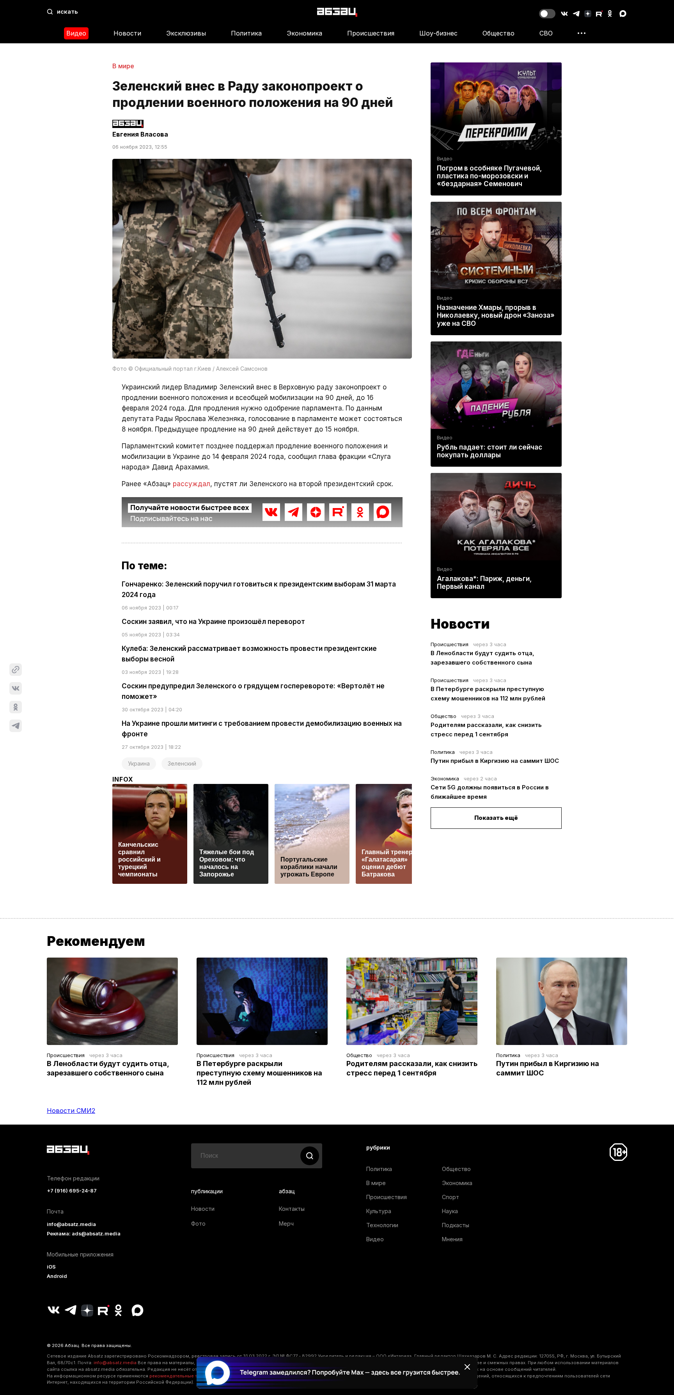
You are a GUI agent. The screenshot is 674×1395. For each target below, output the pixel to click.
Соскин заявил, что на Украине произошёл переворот (213, 622)
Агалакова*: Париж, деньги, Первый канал (484, 582)
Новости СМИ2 (71, 1110)
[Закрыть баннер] (467, 1367)
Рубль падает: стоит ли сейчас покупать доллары (489, 451)
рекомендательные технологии (185, 1376)
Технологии (382, 1225)
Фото (198, 1223)
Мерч (286, 1223)
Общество (498, 33)
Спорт (450, 1197)
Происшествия (370, 33)
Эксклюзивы (186, 33)
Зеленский (182, 763)
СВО (546, 33)
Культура (378, 1211)
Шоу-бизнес (438, 33)
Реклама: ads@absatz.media (84, 1234)
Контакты (292, 1208)
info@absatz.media (71, 1224)
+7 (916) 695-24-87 (72, 1191)
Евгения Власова (140, 134)
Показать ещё (496, 817)
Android (57, 1276)
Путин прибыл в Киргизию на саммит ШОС (495, 760)
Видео (76, 33)
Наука (450, 1211)
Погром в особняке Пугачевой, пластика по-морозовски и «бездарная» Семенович (489, 176)
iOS (51, 1267)
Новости (127, 33)
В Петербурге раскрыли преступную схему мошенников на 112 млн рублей (259, 1072)
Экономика (304, 33)
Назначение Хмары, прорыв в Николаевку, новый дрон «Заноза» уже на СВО (496, 315)
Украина (139, 763)
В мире (123, 66)
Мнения (452, 1239)
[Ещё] (581, 33)
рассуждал (191, 484)
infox (122, 779)
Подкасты (455, 1225)
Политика (246, 33)
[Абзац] (337, 12)
